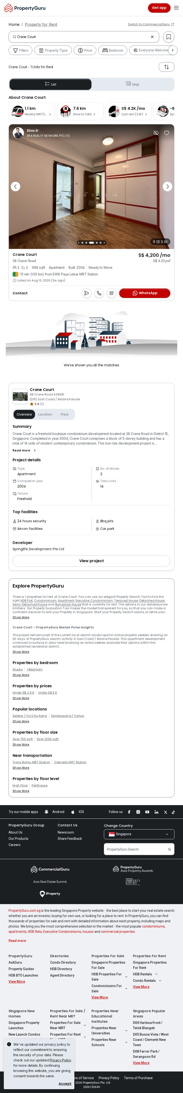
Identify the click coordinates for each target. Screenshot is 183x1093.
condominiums (153, 926)
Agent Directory (62, 975)
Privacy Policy (60, 1060)
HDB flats (35, 932)
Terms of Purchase (138, 1078)
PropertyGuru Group (26, 825)
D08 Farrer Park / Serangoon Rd (146, 1054)
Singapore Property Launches (24, 1025)
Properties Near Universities (104, 1030)
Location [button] (45, 414)
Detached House (151, 601)
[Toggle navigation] (176, 8)
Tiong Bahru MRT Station (31, 762)
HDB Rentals (142, 974)
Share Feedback (70, 838)
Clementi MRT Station (70, 762)
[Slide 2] (78, 242)
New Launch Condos (24, 1034)
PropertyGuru (20, 956)
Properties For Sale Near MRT (65, 1025)
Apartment (66, 601)
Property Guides (21, 969)
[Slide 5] (91, 243)
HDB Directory (61, 969)
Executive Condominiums (62, 932)
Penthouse (39, 785)
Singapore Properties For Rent (150, 965)
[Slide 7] (101, 243)
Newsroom (66, 832)
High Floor (20, 785)
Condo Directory (63, 962)
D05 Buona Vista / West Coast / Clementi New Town (150, 1040)
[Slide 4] (86, 243)
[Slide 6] (97, 243)
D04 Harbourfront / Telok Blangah (147, 1025)
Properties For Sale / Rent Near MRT (67, 1014)
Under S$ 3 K (47, 693)
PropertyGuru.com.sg (25, 910)
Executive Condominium (94, 601)
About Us (15, 832)
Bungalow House (68, 604)
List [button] (53, 84)
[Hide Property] (156, 133)
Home (14, 24)
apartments (17, 932)
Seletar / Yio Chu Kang (30, 716)
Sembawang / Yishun (67, 716)
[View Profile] (41, 133)
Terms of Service (81, 1078)
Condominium (45, 601)
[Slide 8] (104, 242)
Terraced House (126, 601)
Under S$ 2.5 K (23, 693)
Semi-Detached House (30, 604)
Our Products (18, 838)
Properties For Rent (149, 956)
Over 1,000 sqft (48, 739)
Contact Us (67, 825)
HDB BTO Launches (23, 975)
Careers (14, 845)
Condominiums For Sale (107, 988)
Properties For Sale (108, 956)
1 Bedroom (35, 669)
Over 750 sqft (23, 739)
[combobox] (83, 37)
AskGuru (15, 962)
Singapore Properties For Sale (108, 965)
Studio (18, 669)
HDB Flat (26, 601)
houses (88, 932)
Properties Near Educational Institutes (105, 1016)
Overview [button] (24, 414)
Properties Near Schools (104, 1042)
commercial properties (118, 932)
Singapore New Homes (22, 1014)
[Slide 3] (82, 243)
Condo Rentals (144, 981)
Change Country (118, 825)
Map (135, 84)
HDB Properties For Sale (107, 976)
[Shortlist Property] (166, 133)
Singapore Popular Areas (149, 1014)
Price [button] (65, 414)
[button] (25, 450)
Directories (59, 956)
